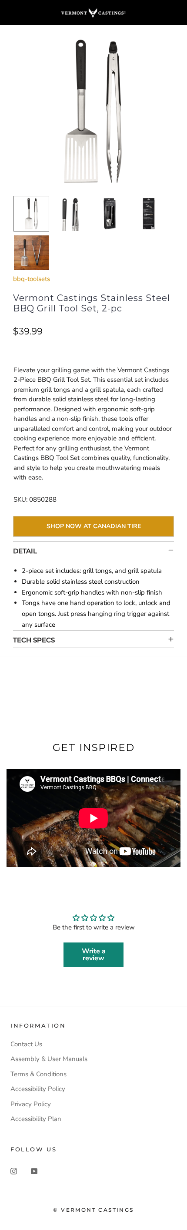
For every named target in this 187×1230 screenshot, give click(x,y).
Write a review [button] (94, 954)
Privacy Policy (30, 1104)
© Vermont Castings (93, 1210)
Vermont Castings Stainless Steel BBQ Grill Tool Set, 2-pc (91, 303)
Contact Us (26, 1044)
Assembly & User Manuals (48, 1059)
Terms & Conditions (38, 1074)
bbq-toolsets (31, 278)
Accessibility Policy (37, 1089)
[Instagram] (13, 1170)
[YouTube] (34, 1170)
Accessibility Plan (35, 1118)
